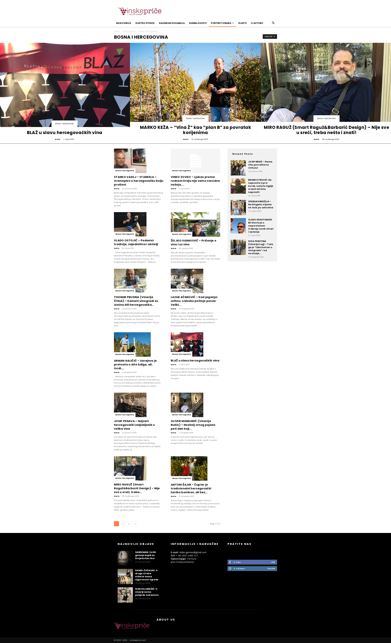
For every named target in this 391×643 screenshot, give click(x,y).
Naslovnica (123, 23)
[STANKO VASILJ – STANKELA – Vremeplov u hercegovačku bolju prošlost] (138, 161)
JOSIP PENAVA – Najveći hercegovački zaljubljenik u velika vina (134, 425)
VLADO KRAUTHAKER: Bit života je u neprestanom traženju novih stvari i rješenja (261, 225)
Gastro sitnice (145, 23)
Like (273, 562)
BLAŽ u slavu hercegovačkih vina (195, 360)
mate (57, 139)
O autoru (257, 23)
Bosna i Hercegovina (64, 124)
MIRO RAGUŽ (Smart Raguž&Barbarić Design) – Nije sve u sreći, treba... (137, 488)
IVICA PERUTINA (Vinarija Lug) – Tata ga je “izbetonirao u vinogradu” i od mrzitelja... (260, 247)
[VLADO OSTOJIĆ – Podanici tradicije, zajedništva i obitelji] (138, 224)
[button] (273, 23)
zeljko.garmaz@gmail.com (192, 552)
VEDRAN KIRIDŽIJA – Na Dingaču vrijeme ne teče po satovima (260, 204)
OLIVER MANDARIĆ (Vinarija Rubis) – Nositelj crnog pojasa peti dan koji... (193, 425)
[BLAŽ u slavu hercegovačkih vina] (195, 344)
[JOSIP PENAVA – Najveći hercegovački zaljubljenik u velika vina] (138, 405)
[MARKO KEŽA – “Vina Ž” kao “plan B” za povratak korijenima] (195, 92)
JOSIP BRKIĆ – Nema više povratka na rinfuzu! (260, 164)
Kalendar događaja (172, 23)
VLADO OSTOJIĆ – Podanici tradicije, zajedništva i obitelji (136, 242)
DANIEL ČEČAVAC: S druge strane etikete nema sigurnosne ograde (146, 575)
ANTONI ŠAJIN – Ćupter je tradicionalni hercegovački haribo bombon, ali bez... (191, 488)
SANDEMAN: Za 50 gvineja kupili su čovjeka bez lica (145, 555)
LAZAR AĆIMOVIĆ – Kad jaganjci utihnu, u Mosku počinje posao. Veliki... (194, 301)
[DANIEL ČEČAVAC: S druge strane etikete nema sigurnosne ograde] (125, 576)
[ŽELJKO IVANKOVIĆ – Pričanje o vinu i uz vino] (195, 224)
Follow (271, 568)
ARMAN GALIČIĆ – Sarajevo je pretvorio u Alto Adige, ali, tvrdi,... (135, 364)
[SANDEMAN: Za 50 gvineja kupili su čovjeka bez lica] (125, 558)
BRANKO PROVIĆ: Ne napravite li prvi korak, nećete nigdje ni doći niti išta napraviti (260, 186)
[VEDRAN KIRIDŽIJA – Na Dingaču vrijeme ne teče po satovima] (238, 207)
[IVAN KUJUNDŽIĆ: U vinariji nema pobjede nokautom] (125, 595)
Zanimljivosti (198, 23)
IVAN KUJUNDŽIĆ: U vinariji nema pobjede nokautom (147, 592)
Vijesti (242, 23)
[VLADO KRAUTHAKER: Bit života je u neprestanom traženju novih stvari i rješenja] (238, 225)
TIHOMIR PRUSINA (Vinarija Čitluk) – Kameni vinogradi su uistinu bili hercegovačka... (136, 301)
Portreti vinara (221, 23)
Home (116, 31)
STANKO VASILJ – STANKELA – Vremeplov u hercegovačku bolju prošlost (138, 180)
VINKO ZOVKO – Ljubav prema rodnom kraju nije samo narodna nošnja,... (195, 180)
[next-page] (135, 523)
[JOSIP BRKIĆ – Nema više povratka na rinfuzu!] (238, 167)
